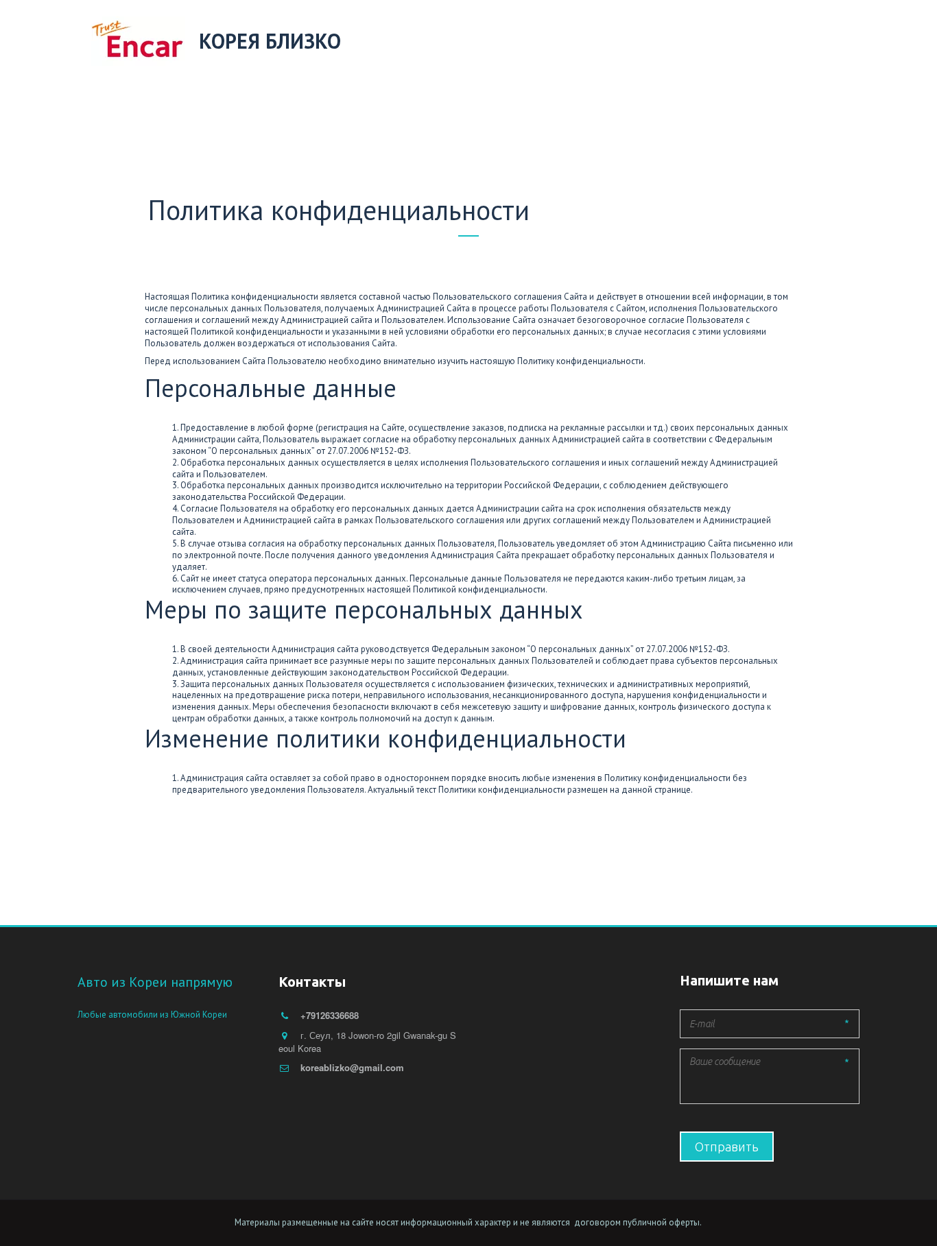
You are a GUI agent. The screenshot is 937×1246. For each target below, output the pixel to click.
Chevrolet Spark (767, 42)
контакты (570, 42)
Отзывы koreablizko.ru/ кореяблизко (422, 42)
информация (655, 42)
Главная (277, 42)
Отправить (727, 1146)
